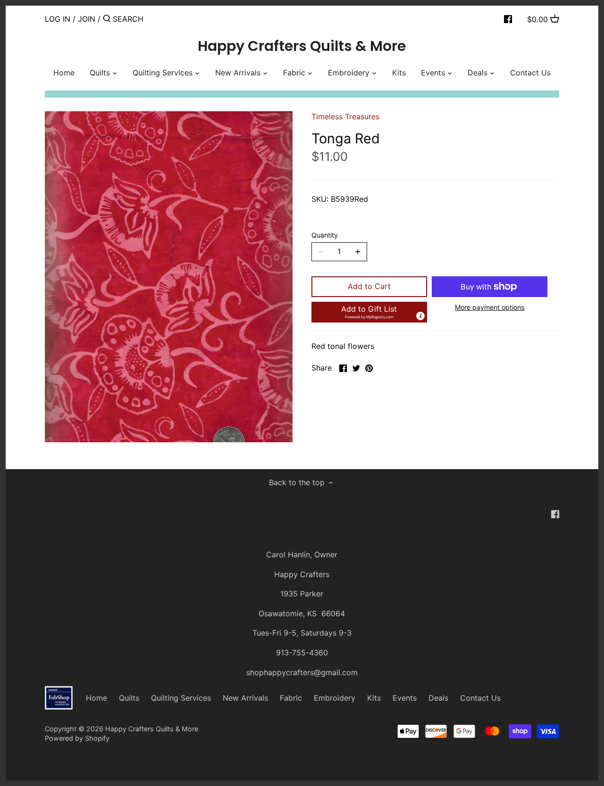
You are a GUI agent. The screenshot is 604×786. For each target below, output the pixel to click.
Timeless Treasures (345, 116)
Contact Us (480, 698)
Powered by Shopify (77, 738)
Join (86, 19)
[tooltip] (420, 316)
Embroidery (334, 698)
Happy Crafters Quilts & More (302, 46)
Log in (57, 19)
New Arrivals (245, 698)
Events (405, 698)
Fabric (291, 698)
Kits (374, 698)
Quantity (324, 235)
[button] (369, 312)
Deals (438, 698)
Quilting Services (181, 698)
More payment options (489, 307)
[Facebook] (508, 18)
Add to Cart (369, 286)
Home (96, 698)
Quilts (129, 698)
